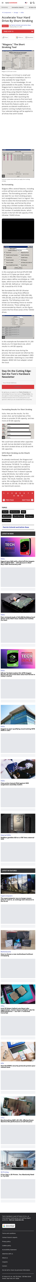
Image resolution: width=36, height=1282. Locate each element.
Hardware (29, 516)
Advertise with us (7, 1254)
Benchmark (7, 516)
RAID (23, 512)
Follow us (20, 37)
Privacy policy (6, 1241)
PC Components (6, 12)
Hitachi (5, 512)
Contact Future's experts (9, 1237)
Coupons (5, 1262)
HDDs (22, 12)
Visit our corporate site (16, 1220)
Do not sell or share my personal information (16, 1270)
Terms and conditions (9, 1233)
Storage (16, 12)
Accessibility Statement (9, 1249)
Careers (4, 1266)
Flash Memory (18, 516)
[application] (18, 230)
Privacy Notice (26, 394)
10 (18, 496)
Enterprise (6, 520)
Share (6, 37)
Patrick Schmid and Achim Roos (21, 25)
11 (22, 496)
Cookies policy (6, 1245)
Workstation (14, 512)
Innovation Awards (18, 7)
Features (5, 26)
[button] (34, 3)
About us (5, 1258)
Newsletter (30, 37)
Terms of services (24, 392)
